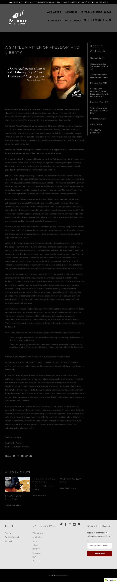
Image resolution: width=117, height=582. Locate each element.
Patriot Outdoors (61, 575)
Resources (55, 20)
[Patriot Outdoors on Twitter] (85, 20)
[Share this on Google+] (26, 456)
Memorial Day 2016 (98, 83)
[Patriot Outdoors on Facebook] (89, 20)
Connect (78, 20)
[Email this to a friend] (30, 456)
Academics (72, 12)
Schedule (96, 12)
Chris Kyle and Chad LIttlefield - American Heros (99, 110)
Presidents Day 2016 (99, 102)
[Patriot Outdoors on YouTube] (92, 20)
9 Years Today (96, 124)
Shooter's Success (97, 58)
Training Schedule (12, 537)
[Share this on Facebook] (17, 456)
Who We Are (55, 12)
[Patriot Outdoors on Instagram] (96, 20)
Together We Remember (95, 131)
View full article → (13, 505)
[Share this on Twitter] (13, 456)
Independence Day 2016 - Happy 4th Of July (99, 66)
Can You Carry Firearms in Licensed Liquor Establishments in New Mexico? (99, 93)
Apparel (85, 12)
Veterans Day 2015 (98, 119)
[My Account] (103, 20)
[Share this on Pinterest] (22, 456)
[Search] (107, 20)
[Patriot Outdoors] (17, 18)
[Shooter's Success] (17, 492)
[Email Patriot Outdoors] (99, 20)
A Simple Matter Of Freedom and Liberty (99, 76)
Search (8, 533)
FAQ (68, 20)
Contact (8, 541)
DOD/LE (107, 12)
